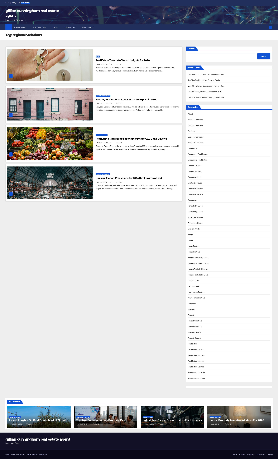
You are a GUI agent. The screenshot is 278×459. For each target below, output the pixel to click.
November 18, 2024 (105, 143)
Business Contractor (103, 95)
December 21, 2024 (105, 64)
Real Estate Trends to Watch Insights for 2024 (123, 60)
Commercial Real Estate (197, 154)
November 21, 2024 (105, 103)
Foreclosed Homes (195, 217)
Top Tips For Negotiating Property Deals (204, 80)
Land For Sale (193, 281)
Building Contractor (195, 120)
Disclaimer (250, 454)
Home (56, 27)
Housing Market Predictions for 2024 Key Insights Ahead (129, 178)
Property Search (194, 332)
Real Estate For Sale (196, 350)
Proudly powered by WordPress (15, 454)
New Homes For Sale (196, 292)
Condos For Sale (101, 135)
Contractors (39, 27)
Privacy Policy (260, 454)
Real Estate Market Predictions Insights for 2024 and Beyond (131, 138)
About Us (242, 454)
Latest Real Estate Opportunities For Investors (206, 86)
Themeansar (43, 454)
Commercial (20, 27)
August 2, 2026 (84, 424)
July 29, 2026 (216, 424)
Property (191, 309)
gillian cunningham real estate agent (37, 439)
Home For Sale (194, 246)
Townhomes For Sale (196, 373)
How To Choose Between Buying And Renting (206, 97)
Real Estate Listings (102, 174)
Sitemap (270, 454)
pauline (119, 64)
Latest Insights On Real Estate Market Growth (206, 74)
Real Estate (88, 27)
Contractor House (195, 177)
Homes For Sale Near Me (198, 269)
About (190, 114)
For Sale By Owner (195, 206)
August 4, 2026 (17, 424)
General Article (194, 229)
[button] (267, 27)
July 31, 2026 (150, 424)
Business (191, 131)
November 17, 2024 (105, 182)
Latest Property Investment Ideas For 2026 (204, 92)
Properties (70, 27)
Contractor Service (195, 189)
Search (191, 49)
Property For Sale (195, 321)
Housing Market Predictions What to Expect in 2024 (126, 99)
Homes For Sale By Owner (198, 258)
